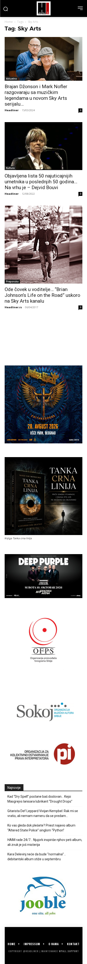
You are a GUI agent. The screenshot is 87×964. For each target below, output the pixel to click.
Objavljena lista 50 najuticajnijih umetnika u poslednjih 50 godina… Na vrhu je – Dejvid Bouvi (41, 181)
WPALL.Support (69, 951)
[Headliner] (43, 8)
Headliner (12, 110)
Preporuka (12, 281)
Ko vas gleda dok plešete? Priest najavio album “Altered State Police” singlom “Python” (41, 827)
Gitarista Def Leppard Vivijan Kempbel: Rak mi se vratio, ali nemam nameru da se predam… (42, 813)
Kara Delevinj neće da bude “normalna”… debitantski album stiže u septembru (36, 856)
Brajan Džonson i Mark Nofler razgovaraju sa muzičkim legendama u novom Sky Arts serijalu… (36, 95)
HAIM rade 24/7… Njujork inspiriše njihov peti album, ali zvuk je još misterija (44, 842)
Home (9, 22)
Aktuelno (11, 78)
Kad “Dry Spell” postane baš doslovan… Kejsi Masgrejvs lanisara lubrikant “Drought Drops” (39, 799)
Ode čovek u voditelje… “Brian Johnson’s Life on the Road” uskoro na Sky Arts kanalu (42, 295)
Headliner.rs (13, 307)
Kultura (10, 168)
